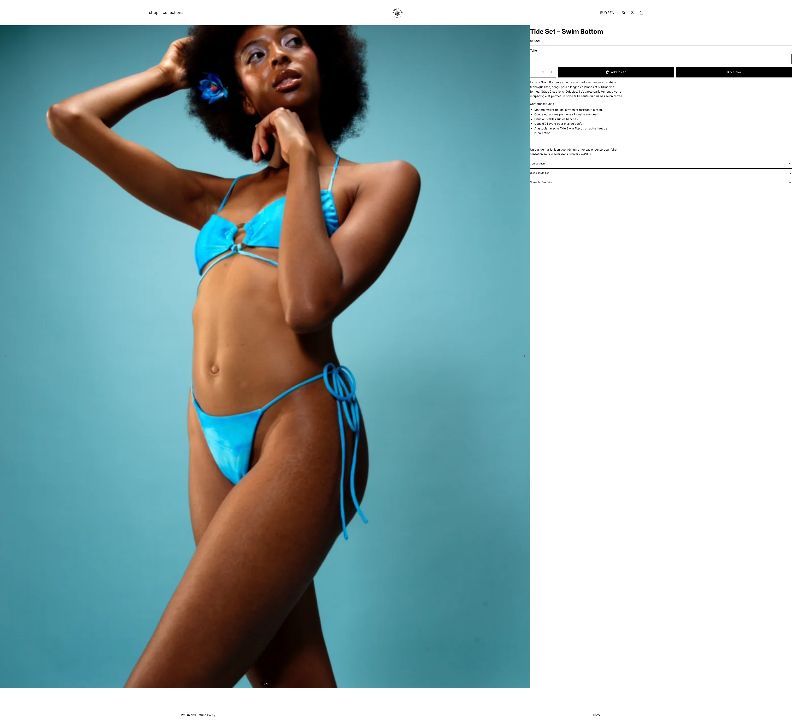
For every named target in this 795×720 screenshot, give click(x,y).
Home (597, 715)
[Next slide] (525, 356)
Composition (537, 163)
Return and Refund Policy (198, 715)
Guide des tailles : (540, 172)
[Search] (623, 12)
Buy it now (734, 72)
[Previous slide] (4, 356)
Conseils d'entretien (541, 182)
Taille (533, 50)
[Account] (632, 12)
